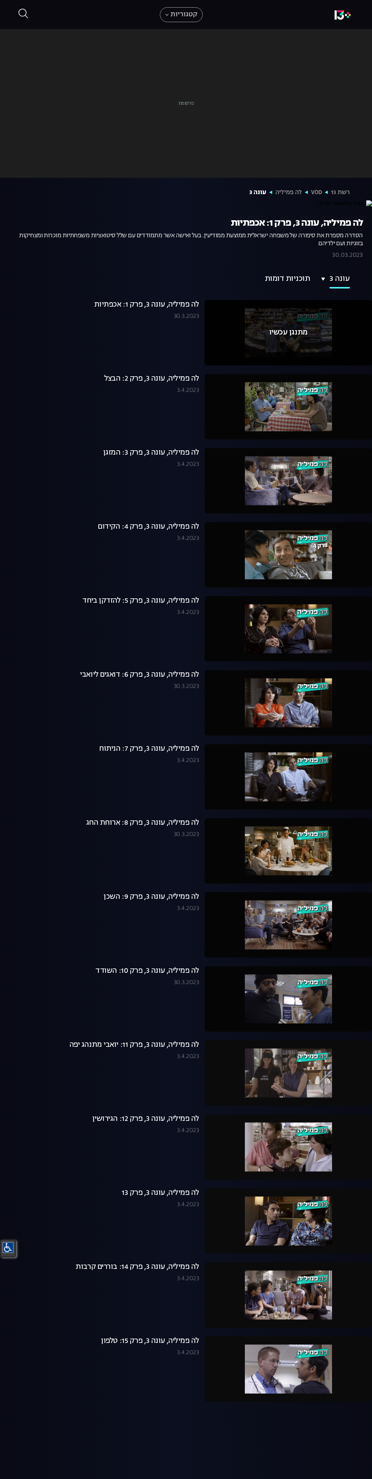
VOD (316, 193)
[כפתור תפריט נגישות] (8, 1247)
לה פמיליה (288, 193)
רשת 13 (340, 193)
